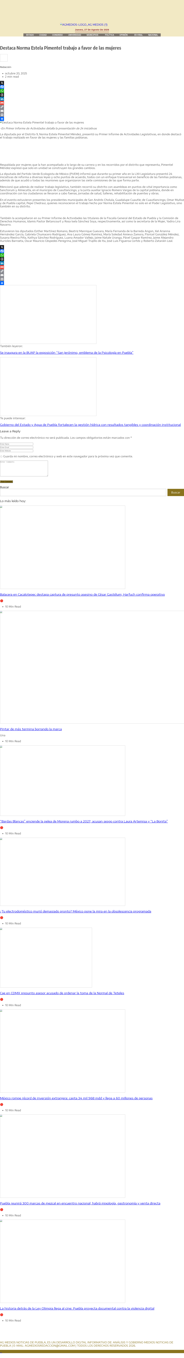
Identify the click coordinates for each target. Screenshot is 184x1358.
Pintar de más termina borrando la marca (31, 729)
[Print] (92, 115)
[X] (92, 83)
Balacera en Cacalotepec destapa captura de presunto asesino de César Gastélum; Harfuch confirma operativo (82, 594)
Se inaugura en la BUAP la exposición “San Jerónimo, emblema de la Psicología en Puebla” (66, 352)
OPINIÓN (124, 35)
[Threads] (92, 95)
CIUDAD (43, 35)
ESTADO (30, 35)
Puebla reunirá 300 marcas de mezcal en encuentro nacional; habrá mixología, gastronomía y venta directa (80, 1203)
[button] (93, 34)
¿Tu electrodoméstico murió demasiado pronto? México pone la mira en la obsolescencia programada (75, 911)
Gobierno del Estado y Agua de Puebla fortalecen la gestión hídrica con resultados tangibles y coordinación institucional (90, 424)
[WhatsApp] (92, 91)
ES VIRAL (138, 35)
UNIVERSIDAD (74, 35)
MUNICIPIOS (92, 35)
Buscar (4, 487)
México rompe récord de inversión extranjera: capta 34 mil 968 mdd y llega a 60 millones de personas (76, 1098)
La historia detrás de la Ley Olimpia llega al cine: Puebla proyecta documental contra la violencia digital (77, 1308)
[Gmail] (92, 103)
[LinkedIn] (92, 99)
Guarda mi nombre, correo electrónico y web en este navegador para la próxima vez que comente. (68, 456)
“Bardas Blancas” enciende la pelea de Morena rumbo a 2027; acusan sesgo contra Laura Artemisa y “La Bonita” (84, 821)
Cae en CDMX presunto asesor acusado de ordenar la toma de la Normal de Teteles (62, 993)
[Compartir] (92, 119)
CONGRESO (57, 35)
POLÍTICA (109, 35)
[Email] (92, 111)
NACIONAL (153, 35)
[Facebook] (92, 87)
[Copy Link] (92, 107)
